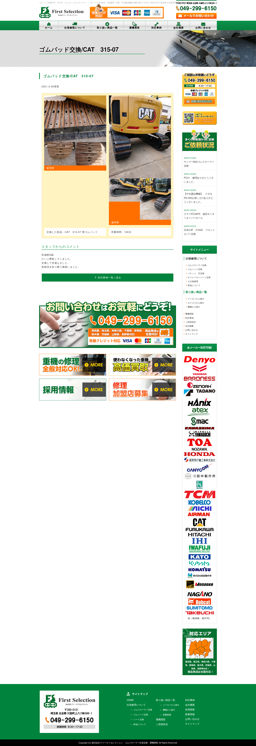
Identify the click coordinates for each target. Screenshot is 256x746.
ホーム (49, 27)
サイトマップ (191, 333)
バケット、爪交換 (196, 273)
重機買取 (134, 27)
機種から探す (194, 306)
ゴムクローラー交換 (197, 265)
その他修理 (193, 281)
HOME (130, 700)
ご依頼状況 (190, 321)
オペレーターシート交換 (199, 277)
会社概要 (178, 27)
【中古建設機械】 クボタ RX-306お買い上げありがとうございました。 (199, 197)
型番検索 (167, 715)
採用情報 (190, 709)
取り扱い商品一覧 (107, 27)
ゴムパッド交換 (195, 269)
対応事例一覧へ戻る (109, 277)
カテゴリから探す (196, 302)
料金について (194, 285)
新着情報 (190, 714)
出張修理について (74, 27)
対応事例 (156, 27)
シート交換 (138, 719)
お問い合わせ (203, 27)
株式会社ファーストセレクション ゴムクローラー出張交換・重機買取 (125, 743)
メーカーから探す (196, 298)
